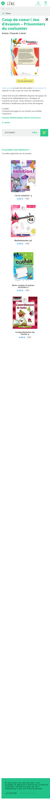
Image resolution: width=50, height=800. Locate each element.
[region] (25, 182)
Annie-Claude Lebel (14, 33)
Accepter (11, 793)
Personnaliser (28, 793)
